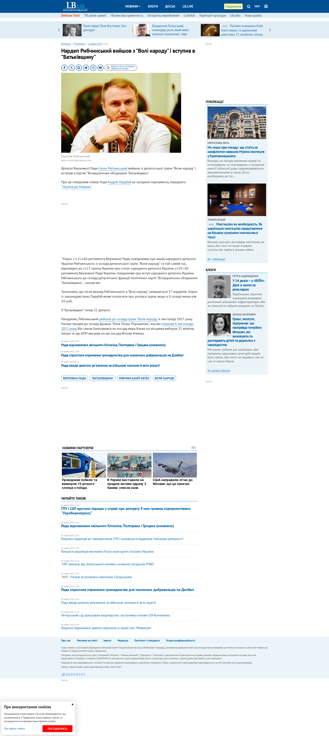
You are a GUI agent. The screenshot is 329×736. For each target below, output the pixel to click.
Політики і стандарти (147, 640)
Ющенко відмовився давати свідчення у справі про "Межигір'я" (106, 628)
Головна (66, 43)
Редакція (123, 640)
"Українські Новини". (76, 187)
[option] (95, 29)
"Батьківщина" (102, 378)
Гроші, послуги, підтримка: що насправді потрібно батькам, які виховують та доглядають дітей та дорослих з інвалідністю (234, 332)
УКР (257, 6)
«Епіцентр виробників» (163, 15)
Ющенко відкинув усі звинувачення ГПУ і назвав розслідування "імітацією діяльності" (122, 539)
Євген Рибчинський (112, 168)
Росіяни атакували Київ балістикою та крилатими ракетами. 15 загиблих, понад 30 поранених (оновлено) (242, 32)
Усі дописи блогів (219, 371)
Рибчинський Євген (134, 378)
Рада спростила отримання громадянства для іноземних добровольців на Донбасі (122, 355)
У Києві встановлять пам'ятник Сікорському (97, 577)
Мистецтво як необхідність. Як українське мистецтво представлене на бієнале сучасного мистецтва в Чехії (235, 230)
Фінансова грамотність (127, 15)
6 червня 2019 (95, 44)
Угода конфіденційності (180, 640)
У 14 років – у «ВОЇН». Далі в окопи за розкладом (249, 284)
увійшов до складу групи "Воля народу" (128, 319)
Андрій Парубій (119, 182)
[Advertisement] (129, 230)
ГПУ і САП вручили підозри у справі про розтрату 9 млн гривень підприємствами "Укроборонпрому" (126, 510)
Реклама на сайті (87, 640)
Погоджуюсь (57, 728)
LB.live (188, 6)
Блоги (153, 6)
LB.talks (235, 15)
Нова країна (253, 15)
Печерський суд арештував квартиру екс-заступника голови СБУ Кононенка (115, 615)
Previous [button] (59, 29)
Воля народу (164, 378)
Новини (131, 6)
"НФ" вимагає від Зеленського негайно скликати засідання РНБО (107, 564)
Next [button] (270, 29)
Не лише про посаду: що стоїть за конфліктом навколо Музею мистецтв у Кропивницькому (236, 151)
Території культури (212, 15)
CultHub (189, 15)
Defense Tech (70, 15)
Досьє (170, 6)
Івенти (107, 640)
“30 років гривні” (95, 15)
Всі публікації (216, 259)
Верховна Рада (74, 378)
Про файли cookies (14, 728)
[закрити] (72, 704)
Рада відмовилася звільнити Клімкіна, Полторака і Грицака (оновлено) (113, 345)
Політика (79, 43)
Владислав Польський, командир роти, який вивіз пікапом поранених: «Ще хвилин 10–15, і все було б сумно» (171, 34)
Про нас (66, 640)
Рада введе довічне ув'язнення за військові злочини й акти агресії (110, 365)
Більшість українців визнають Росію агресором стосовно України (107, 551)
